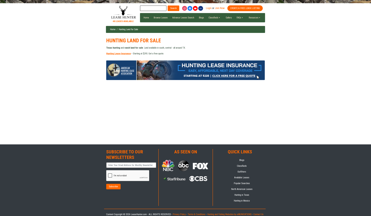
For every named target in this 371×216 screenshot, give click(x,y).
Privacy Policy (179, 214)
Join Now (220, 8)
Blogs (201, 17)
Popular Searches (242, 183)
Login (209, 8)
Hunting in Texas (241, 195)
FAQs (237, 18)
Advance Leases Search (183, 17)
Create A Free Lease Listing (245, 8)
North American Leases (241, 189)
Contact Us (258, 214)
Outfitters (242, 171)
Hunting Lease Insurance (118, 53)
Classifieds (212, 18)
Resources (252, 18)
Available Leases (241, 177)
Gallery (229, 17)
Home (146, 17)
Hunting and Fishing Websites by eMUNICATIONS (229, 214)
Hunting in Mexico (242, 200)
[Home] (123, 12)
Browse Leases (161, 17)
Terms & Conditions (196, 214)
